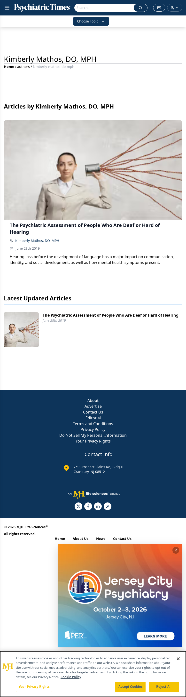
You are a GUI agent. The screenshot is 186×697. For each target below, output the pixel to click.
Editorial (93, 418)
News (100, 538)
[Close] (178, 658)
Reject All (163, 686)
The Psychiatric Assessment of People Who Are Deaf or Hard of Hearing (110, 315)
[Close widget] (175, 550)
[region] (93, 674)
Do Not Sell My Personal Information (93, 435)
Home (9, 66)
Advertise (93, 406)
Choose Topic (87, 21)
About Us (80, 538)
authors (23, 66)
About (93, 400)
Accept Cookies (130, 686)
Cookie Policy (71, 677)
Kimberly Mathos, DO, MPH (37, 240)
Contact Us (93, 412)
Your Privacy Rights (93, 441)
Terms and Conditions (93, 423)
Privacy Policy (93, 429)
